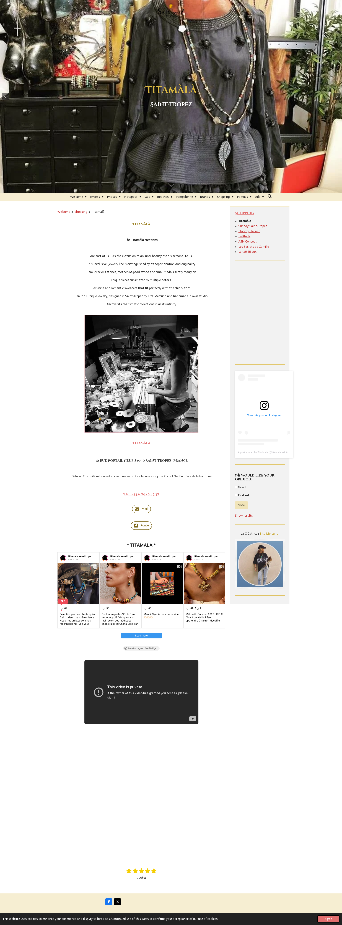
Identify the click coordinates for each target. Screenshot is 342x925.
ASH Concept (247, 241)
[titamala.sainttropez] (62, 557)
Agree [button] (328, 919)
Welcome (63, 212)
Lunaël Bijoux (247, 252)
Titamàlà (98, 212)
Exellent (243, 495)
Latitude (244, 236)
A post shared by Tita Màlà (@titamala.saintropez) (266, 452)
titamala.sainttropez (80, 556)
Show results (244, 516)
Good (241, 487)
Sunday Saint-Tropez (252, 226)
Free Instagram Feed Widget (142, 648)
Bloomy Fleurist (249, 231)
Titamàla (141, 443)
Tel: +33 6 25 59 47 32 (141, 494)
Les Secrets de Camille (253, 247)
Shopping (80, 212)
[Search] (270, 196)
